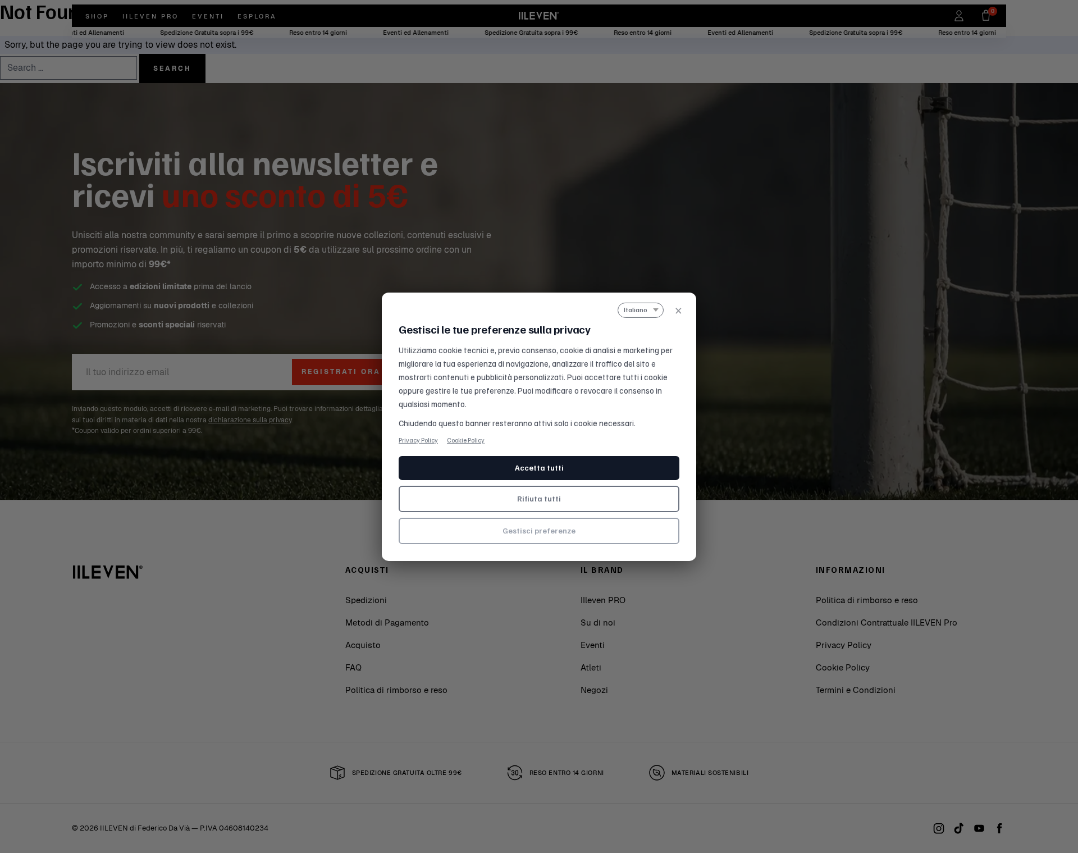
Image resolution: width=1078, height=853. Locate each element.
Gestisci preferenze (539, 530)
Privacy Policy (418, 439)
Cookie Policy (466, 439)
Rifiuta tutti (539, 498)
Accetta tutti (539, 467)
